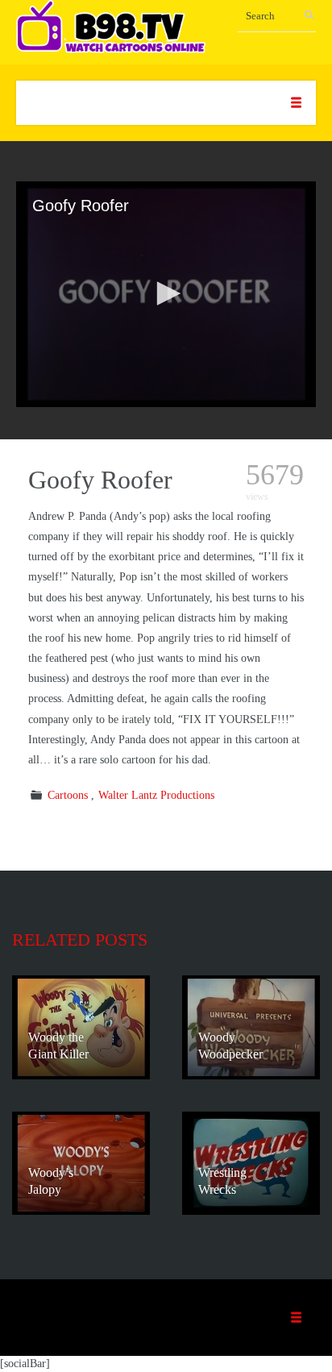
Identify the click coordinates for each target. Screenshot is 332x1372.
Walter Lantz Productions (156, 795)
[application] (166, 294)
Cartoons (68, 795)
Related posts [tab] (79, 939)
